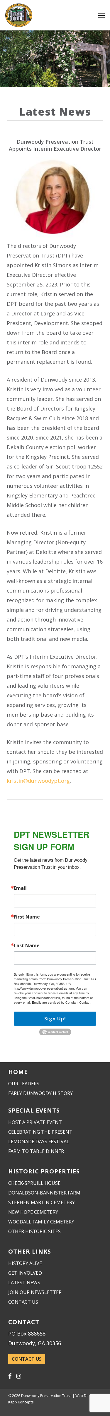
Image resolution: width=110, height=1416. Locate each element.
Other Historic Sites (34, 1231)
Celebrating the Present (40, 1132)
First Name (27, 916)
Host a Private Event (35, 1122)
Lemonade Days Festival (38, 1141)
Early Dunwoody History (40, 1093)
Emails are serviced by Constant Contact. (61, 1002)
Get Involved (25, 1273)
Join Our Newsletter (35, 1292)
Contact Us (23, 1302)
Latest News (24, 1282)
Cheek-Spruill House (34, 1183)
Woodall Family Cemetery (41, 1221)
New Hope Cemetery (33, 1212)
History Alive (25, 1263)
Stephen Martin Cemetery (41, 1202)
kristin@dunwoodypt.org (38, 780)
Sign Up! (55, 1018)
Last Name (27, 945)
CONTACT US (27, 1359)
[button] (101, 15)
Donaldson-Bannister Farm (44, 1193)
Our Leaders (23, 1083)
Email (20, 888)
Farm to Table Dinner (36, 1151)
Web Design (85, 1395)
